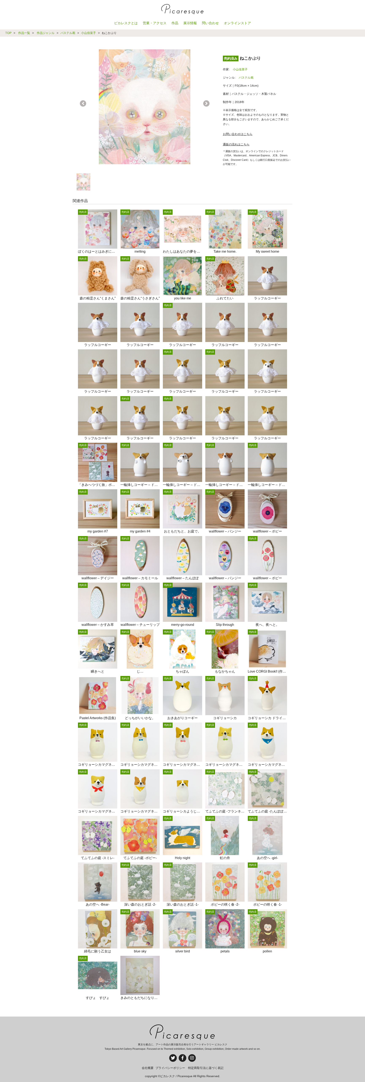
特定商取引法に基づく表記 (205, 1068)
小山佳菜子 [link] (240, 69)
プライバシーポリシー (170, 1068)
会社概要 (148, 1068)
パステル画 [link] (246, 77)
